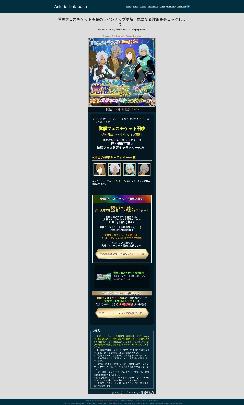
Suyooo (136, 400)
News (162, 6)
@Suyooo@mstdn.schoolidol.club (106, 400)
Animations (153, 6)
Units (128, 6)
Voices (143, 6)
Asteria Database (70, 6)
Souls (135, 6)
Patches (171, 6)
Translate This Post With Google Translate (122, 36)
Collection (181, 6)
